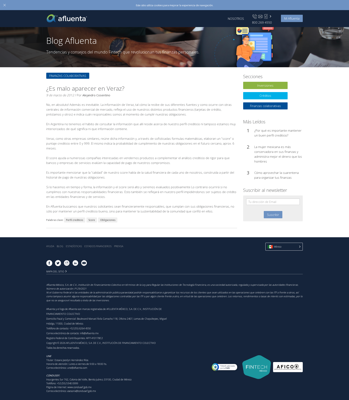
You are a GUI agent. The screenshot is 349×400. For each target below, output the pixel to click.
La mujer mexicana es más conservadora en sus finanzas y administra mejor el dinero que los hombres (278, 154)
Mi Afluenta (292, 18)
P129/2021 (80, 288)
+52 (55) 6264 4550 (80, 328)
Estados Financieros (97, 246)
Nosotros (236, 19)
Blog (60, 246)
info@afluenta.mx (89, 333)
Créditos (265, 95)
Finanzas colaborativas (67, 76)
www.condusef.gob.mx (79, 387)
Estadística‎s (74, 246)
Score (91, 220)
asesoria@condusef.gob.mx (81, 391)
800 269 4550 (262, 22)
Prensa (118, 246)
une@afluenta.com (77, 368)
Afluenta (69, 18)
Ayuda (50, 246)
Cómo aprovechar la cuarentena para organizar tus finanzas (276, 175)
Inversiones (265, 85)
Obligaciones (107, 220)
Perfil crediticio (74, 220)
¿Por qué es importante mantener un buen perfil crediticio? (278, 132)
